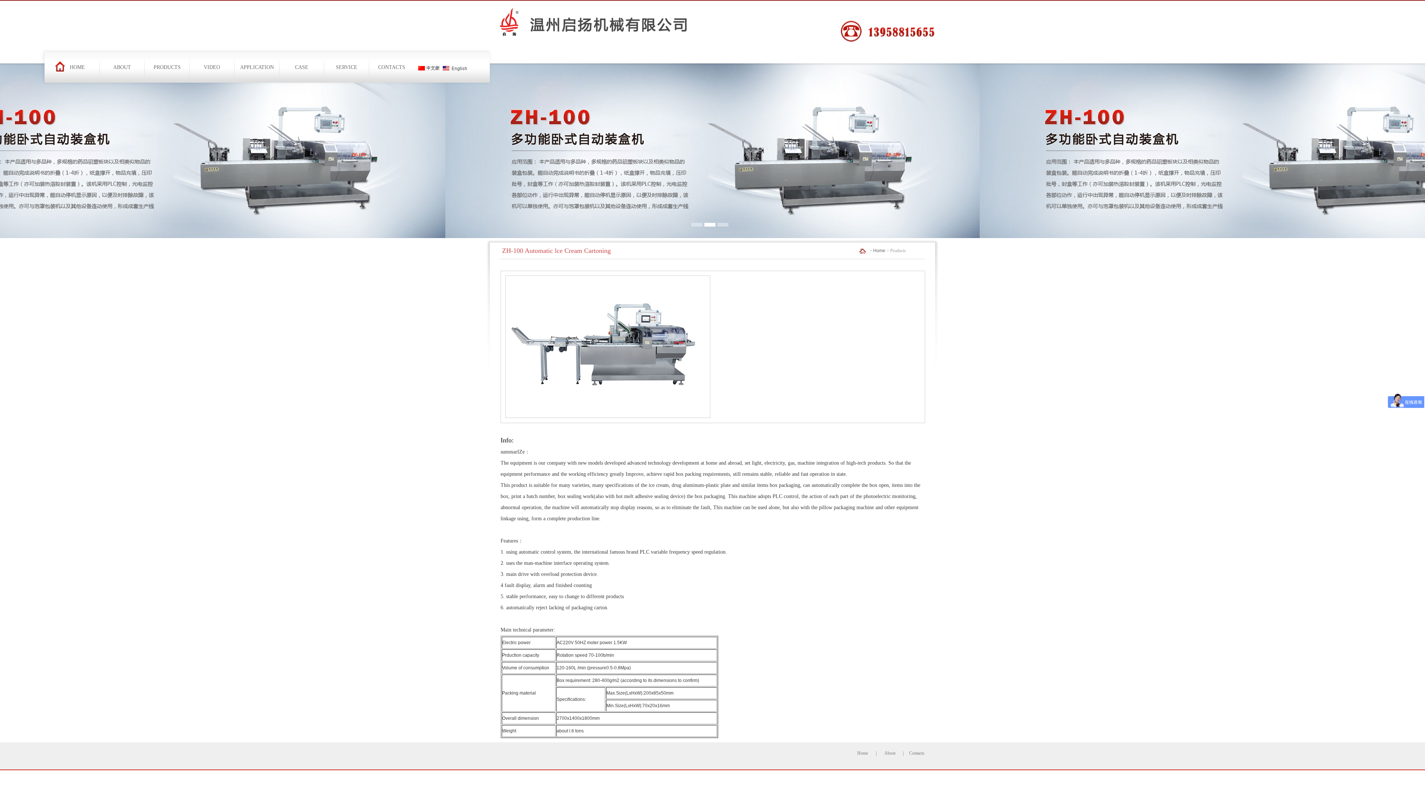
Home (879, 250)
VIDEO (212, 67)
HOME (77, 67)
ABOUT (122, 67)
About (889, 753)
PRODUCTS (167, 67)
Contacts (916, 753)
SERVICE (346, 67)
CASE (301, 67)
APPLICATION (257, 67)
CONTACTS (391, 67)
